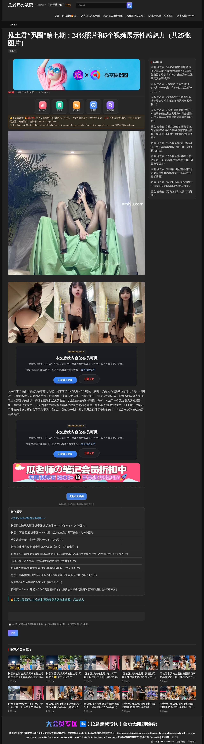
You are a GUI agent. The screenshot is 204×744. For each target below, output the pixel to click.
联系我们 (168, 15)
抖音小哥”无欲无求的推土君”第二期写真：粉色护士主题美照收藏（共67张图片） (26, 707)
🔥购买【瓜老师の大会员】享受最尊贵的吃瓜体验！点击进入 (47, 599)
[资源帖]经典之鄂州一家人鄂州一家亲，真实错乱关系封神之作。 (171, 88)
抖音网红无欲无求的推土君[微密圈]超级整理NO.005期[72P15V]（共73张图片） (139, 707)
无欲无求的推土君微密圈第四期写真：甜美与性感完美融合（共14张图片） (102, 707)
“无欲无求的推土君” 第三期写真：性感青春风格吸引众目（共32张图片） (139, 677)
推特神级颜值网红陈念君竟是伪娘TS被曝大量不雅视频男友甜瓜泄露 (171, 173)
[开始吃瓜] (76, 106)
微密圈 (11, 92)
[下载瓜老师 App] (68, 5)
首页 (57, 15)
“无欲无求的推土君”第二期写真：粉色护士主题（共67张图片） (100, 677)
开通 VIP (89, 378)
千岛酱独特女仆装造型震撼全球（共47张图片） (38, 539)
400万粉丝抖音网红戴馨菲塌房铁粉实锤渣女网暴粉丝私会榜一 (171, 101)
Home (13, 24)
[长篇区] (59, 106)
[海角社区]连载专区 (113, 15)
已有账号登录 (65, 380)
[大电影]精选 (154, 15)
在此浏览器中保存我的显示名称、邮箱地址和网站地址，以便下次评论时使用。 (51, 624)
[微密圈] (93, 106)
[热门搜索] (110, 106)
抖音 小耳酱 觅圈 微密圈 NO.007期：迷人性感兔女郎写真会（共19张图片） (53, 532)
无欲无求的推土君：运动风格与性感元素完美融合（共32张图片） (64, 707)
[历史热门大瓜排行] (90, 15)
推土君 (12, 51)
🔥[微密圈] (29, 118)
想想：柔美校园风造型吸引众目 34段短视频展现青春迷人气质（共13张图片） (54, 575)
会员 (106, 118)
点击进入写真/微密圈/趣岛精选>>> (28, 518)
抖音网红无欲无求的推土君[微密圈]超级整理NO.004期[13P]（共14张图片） (177, 707)
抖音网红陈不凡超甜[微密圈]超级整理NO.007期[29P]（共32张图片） (49, 525)
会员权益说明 (88, 369)
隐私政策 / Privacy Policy (162, 741)
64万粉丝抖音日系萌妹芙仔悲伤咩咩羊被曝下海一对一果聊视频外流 (171, 147)
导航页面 (192, 741)
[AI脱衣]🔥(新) (69, 15)
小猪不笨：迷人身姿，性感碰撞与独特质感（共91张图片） (44, 561)
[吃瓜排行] (42, 106)
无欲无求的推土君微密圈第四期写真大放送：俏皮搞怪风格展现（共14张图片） (177, 677)
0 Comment (44, 92)
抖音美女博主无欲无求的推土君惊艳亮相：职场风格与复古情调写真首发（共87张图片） (26, 677)
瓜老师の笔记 (20, 5)
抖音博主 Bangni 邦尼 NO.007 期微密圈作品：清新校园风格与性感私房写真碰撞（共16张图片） (64, 589)
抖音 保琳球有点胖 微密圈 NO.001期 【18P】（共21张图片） (45, 546)
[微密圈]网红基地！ (135, 15)
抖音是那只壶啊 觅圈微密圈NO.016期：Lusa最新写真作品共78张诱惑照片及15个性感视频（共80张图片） (70, 554)
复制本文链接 (76, 496)
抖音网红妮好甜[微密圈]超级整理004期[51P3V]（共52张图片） (46, 568)
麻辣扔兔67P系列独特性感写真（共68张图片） (37, 582)
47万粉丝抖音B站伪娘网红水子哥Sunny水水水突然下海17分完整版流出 (172, 160)
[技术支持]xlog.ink (185, 15)
